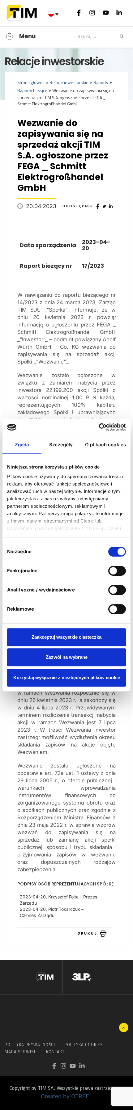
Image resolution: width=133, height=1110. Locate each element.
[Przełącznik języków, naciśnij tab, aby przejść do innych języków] (54, 14)
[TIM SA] (23, 12)
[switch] (117, 571)
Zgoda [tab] (22, 445)
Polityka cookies (83, 1044)
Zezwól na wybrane (67, 657)
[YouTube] (106, 12)
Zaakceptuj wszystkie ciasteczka (66, 637)
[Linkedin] (119, 12)
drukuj (87, 933)
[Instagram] (92, 12)
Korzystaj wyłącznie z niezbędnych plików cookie (66, 677)
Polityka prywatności (30, 1044)
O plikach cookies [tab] (105, 445)
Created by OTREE (65, 1096)
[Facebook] (79, 12)
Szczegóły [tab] (61, 445)
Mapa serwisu (21, 1052)
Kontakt (55, 1052)
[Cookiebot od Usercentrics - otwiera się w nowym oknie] (99, 427)
